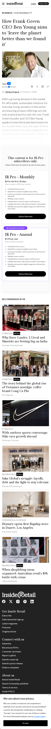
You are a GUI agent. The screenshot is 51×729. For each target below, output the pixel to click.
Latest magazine (9, 623)
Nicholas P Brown (10, 440)
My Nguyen (7, 395)
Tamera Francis (12, 91)
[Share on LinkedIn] (42, 86)
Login (33, 3)
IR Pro (17, 333)
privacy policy (39, 716)
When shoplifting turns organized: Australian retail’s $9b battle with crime (25, 573)
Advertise (6, 643)
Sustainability (23, 12)
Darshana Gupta (9, 531)
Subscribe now (25, 216)
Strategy (7, 333)
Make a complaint (10, 667)
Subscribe (43, 3)
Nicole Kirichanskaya (12, 486)
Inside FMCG (8, 691)
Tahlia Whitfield (9, 581)
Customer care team (11, 651)
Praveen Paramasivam (12, 345)
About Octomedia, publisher (15, 683)
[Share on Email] (48, 86)
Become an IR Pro (10, 647)
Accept (25, 723)
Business (7, 12)
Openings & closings (14, 520)
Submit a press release (12, 663)
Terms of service (9, 687)
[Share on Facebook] (32, 86)
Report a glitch (9, 655)
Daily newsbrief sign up (13, 619)
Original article (9, 631)
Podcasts (6, 627)
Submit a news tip (10, 659)
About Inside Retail (11, 679)
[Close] (49, 695)
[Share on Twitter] (37, 86)
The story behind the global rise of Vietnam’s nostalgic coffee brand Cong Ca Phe (24, 387)
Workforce (9, 474)
